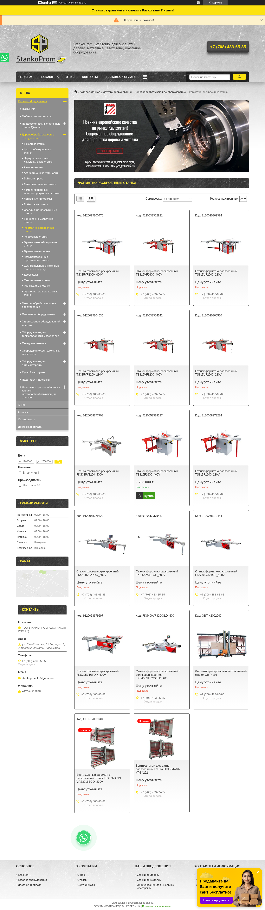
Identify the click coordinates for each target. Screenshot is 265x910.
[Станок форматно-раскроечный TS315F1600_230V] (221, 444)
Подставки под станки (36, 379)
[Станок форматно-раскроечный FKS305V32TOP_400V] (221, 544)
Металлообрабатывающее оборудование (39, 305)
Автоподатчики (33, 167)
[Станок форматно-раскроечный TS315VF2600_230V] (221, 344)
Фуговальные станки (37, 251)
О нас (70, 76)
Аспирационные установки (41, 172)
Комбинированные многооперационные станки (42, 191)
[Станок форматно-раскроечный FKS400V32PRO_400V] (102, 544)
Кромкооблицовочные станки (38, 151)
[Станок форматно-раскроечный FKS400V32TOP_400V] (161, 544)
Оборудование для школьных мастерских (41, 352)
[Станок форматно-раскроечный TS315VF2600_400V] (161, 244)
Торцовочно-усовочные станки (39, 220)
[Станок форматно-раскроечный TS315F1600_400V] (161, 444)
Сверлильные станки (37, 280)
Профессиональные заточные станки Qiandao (41, 125)
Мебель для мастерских (37, 116)
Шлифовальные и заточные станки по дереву (41, 267)
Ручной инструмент (34, 372)
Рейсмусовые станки (37, 285)
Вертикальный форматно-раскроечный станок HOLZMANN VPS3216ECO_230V (98, 778)
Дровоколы (31, 274)
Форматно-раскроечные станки (39, 229)
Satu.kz (149, 902)
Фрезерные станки (36, 236)
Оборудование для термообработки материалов (40, 334)
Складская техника (34, 343)
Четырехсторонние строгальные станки (36, 258)
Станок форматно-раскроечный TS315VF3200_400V (157, 372)
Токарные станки (34, 143)
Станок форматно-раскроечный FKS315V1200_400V (97, 472)
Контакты (90, 76)
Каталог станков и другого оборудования (106, 91)
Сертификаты (27, 419)
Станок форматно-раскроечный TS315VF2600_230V (216, 372)
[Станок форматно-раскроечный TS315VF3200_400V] (161, 344)
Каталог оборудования (32, 101)
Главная (26, 76)
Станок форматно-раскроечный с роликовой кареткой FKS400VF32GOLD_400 (158, 675)
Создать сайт (66, 2)
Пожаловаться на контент (156, 906)
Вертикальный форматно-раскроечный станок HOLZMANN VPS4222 (158, 769)
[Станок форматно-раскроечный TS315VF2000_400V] (102, 244)
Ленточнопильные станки (40, 184)
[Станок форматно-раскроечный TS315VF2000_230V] (221, 244)
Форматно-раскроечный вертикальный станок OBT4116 (221, 673)
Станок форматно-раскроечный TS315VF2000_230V (216, 272)
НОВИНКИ (28, 108)
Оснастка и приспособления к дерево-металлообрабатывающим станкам (41, 392)
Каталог (47, 76)
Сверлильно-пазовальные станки (40, 211)
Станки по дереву (148, 874)
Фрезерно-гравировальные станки (41, 293)
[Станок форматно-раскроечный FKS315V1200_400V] (102, 444)
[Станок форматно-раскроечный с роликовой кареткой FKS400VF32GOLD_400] (161, 644)
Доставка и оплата (120, 76)
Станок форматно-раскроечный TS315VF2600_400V (157, 272)
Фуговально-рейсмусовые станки (40, 244)
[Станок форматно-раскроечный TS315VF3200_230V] (102, 344)
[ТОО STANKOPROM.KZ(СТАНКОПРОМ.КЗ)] (41, 48)
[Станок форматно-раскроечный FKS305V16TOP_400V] (102, 644)
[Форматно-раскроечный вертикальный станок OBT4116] (221, 644)
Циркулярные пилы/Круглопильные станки (38, 160)
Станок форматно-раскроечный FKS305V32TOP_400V (216, 573)
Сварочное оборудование (38, 314)
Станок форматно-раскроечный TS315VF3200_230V (97, 372)
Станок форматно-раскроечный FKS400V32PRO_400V (97, 573)
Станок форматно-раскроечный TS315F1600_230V (216, 472)
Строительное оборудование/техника (41, 323)
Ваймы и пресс (33, 178)
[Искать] (239, 77)
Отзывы (23, 412)
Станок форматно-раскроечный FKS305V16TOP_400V (97, 673)
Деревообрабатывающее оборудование (160, 91)
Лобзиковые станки (36, 204)
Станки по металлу (149, 879)
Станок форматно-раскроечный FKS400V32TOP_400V (157, 573)
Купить (149, 495)
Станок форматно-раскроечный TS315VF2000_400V (97, 272)
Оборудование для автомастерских (34, 363)
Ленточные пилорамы (38, 198)
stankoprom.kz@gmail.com (38, 678)
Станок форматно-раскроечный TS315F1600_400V (157, 472)
